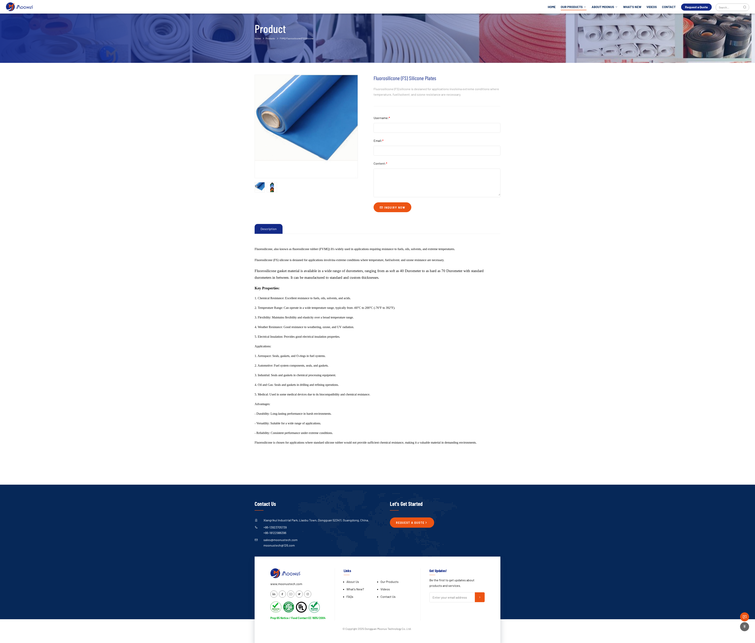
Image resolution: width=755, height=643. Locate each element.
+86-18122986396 (274, 533)
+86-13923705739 (275, 527)
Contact (669, 7)
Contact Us (388, 596)
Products (270, 38)
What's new (632, 7)
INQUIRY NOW (394, 207)
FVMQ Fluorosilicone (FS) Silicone (296, 38)
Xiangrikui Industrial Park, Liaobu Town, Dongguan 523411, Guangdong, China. (316, 520)
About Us (352, 581)
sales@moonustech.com (280, 540)
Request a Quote (696, 7)
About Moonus (603, 7)
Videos (651, 7)
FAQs (349, 596)
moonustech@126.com (279, 545)
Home (552, 7)
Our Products (572, 7)
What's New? (355, 589)
